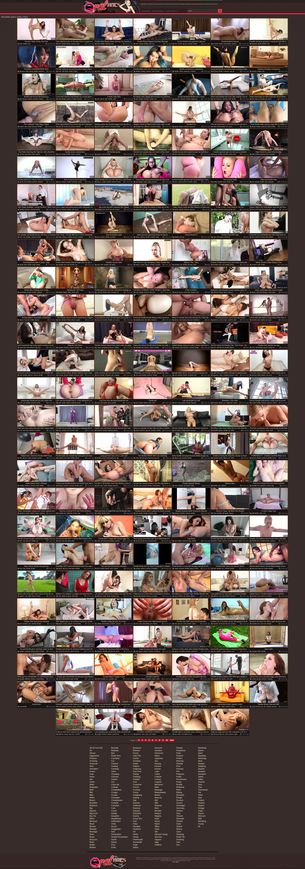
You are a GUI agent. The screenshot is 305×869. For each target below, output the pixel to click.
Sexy (178, 813)
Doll (113, 832)
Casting (114, 766)
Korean (158, 769)
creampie (152, 126)
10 (167, 740)
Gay (134, 800)
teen (59, 43)
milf (63, 71)
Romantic (180, 795)
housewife (182, 651)
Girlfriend (137, 805)
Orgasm (158, 840)
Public (179, 777)
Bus (113, 753)
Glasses (136, 811)
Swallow (201, 771)
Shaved (179, 816)
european (226, 71)
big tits (260, 43)
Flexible (136, 779)
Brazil (92, 837)
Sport (200, 753)
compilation (154, 568)
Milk (156, 803)
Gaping (136, 798)
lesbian (146, 43)
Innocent (158, 748)
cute (153, 43)
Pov (178, 771)
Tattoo (200, 779)
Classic (114, 779)
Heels (135, 834)
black (140, 154)
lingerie (38, 154)
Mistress (158, 805)
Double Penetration (119, 837)
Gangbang (137, 795)
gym (116, 679)
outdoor (215, 209)
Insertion (158, 750)
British (92, 845)
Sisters (179, 826)
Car (112, 761)
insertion (79, 99)
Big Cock (93, 813)
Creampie (115, 798)
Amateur (93, 758)
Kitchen (158, 766)
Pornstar (179, 769)
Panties (179, 748)
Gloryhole (137, 813)
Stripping (202, 766)
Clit (112, 782)
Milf (156, 800)
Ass (91, 779)
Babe (92, 785)
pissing (148, 568)
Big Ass (93, 811)
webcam (148, 71)
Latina (157, 774)
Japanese (159, 758)
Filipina (136, 766)
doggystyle (194, 99)
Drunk (113, 840)
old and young (152, 541)
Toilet (200, 795)
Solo (178, 842)
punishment (115, 734)
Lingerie (158, 782)
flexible (25, 43)
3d (91, 750)
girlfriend (147, 126)
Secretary (180, 808)
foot (232, 181)
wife (102, 264)
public (34, 264)
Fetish (135, 764)
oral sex (35, 375)
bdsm (267, 154)
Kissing (158, 764)
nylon (77, 292)
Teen (200, 785)
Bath (92, 790)
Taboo (200, 777)
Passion (179, 756)
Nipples (158, 816)
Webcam (202, 816)
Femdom (136, 761)
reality (223, 706)
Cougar (114, 792)
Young (200, 824)
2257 (173, 862)
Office (157, 826)
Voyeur (201, 813)
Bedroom (93, 805)
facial (266, 181)
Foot (135, 782)
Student (201, 769)
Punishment (181, 779)
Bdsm (92, 798)
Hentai (136, 837)
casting (33, 237)
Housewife (137, 842)
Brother (93, 847)
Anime (92, 771)
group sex (264, 126)
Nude (157, 819)
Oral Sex (158, 837)
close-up (181, 237)
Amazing (93, 761)
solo (29, 43)
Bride (92, 842)
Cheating (115, 774)
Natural (158, 813)
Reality (179, 785)
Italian (157, 756)
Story (200, 761)
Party (178, 753)
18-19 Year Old (96, 748)
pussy (230, 126)
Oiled (157, 829)
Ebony (114, 842)
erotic (114, 99)
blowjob (64, 43)
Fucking (136, 790)
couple (29, 126)
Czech (114, 811)
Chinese (114, 777)
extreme (103, 71)
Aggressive (94, 756)
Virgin (200, 811)
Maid (157, 787)
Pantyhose (180, 750)
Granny (136, 816)
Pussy (179, 782)
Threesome (203, 790)
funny (269, 99)
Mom (157, 808)
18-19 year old (66, 126)
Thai (200, 787)
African (93, 753)
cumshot (73, 43)
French (136, 787)
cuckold (77, 734)
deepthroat (196, 320)
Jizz (156, 761)
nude (158, 679)
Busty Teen (116, 756)
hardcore (41, 71)
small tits (193, 71)
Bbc (91, 792)
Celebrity (115, 769)
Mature (157, 795)
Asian (92, 777)
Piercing (179, 761)
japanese (254, 43)
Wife (200, 819)
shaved (234, 43)
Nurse (157, 821)
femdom (66, 375)
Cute (113, 808)
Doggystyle (116, 829)
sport (270, 375)
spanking (27, 651)
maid (69, 568)
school (270, 292)
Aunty (92, 782)
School (179, 803)
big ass (185, 43)
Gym (135, 821)
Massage (158, 790)
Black (92, 824)
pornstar (75, 237)
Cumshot (115, 805)
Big (91, 808)
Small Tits (180, 837)
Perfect (179, 758)
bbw (137, 99)
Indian (135, 847)
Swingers (202, 774)
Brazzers (93, 840)
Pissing (179, 764)
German (136, 803)
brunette (190, 43)
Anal (92, 766)
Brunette (114, 748)
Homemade (138, 840)
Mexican (158, 798)
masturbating (227, 43)
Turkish (201, 800)
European (137, 748)
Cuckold (114, 803)
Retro (178, 790)
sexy (153, 402)
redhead (227, 568)
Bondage (93, 832)
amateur (143, 71)
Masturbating (160, 792)
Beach (92, 800)
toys (192, 679)
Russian (179, 800)
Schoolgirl (180, 805)
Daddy (114, 813)
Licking (158, 779)
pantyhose (187, 71)
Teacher (201, 782)
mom (59, 71)
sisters (233, 706)
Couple (114, 795)
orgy (117, 596)
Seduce (179, 811)
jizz (266, 99)
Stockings (202, 758)
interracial (259, 292)
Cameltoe (115, 758)
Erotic (113, 847)
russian (141, 43)
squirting (33, 623)
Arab (92, 774)
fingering (107, 43)
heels (98, 71)
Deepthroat (116, 819)
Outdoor (158, 845)
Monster (158, 811)
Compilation (116, 790)
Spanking (202, 748)
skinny (181, 71)
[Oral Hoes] (111, 7)
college (99, 513)
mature (22, 126)
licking (68, 43)
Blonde (93, 826)
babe (21, 43)
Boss (92, 834)
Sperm (201, 750)
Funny (135, 792)
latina (214, 126)
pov (265, 706)
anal (150, 43)
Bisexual (93, 821)
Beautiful (93, 803)
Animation (94, 769)
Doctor (114, 826)
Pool (178, 766)
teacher (145, 651)
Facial (135, 753)
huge (157, 237)
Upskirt (201, 805)
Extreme (136, 750)
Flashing (136, 777)
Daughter (115, 816)
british (99, 679)
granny (99, 154)
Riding (179, 792)
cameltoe (111, 679)
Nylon (157, 824)
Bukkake (115, 750)
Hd (134, 832)
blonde (113, 71)
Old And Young (161, 834)
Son (178, 845)
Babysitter (94, 787)
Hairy (135, 824)
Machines (159, 785)
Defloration (116, 821)
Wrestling (202, 821)
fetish (69, 292)
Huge (135, 845)
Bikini (92, 819)
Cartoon (114, 764)
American (94, 764)
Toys (200, 798)
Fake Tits (137, 756)
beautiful (138, 126)
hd (229, 237)
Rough (179, 798)
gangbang (105, 347)
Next (171, 740)
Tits (199, 792)
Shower (179, 821)
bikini (194, 264)
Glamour (136, 808)
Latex (157, 771)
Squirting (202, 756)
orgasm (37, 320)
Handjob (136, 826)
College (114, 787)
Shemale (180, 819)
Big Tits (93, 816)
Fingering (137, 769)
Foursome (137, 785)
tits (233, 71)
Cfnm (113, 771)
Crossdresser (117, 800)
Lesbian (158, 777)
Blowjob (93, 829)
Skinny (179, 829)
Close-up (115, 785)
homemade (267, 209)
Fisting (136, 774)
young (79, 181)
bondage (272, 154)
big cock (257, 99)
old (37, 541)
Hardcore (137, 829)
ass (227, 126)
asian (27, 71)
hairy (193, 154)
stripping (39, 292)
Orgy (157, 842)
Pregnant (180, 774)
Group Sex (137, 819)
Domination (116, 834)
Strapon (201, 764)
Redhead (180, 787)
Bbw (91, 795)
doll (118, 458)
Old (156, 832)
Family (136, 758)
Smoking (180, 840)
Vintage (201, 808)
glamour (115, 430)
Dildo (113, 824)
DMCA (177, 862)
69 (199, 826)
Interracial (159, 753)
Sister (178, 824)
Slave (178, 832)
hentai (226, 237)
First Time (137, 771)
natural (195, 181)
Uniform (201, 803)
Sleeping (180, 834)
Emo (113, 845)
